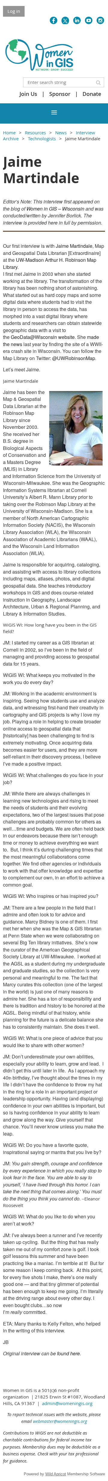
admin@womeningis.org (67, 1403)
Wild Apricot (55, 1474)
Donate (91, 93)
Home (9, 133)
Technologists (42, 138)
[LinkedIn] (77, 20)
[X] (65, 20)
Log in (14, 11)
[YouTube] (88, 20)
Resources (35, 133)
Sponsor (59, 93)
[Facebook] (53, 20)
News (61, 133)
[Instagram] (100, 20)
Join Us (28, 93)
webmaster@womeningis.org (60, 1421)
